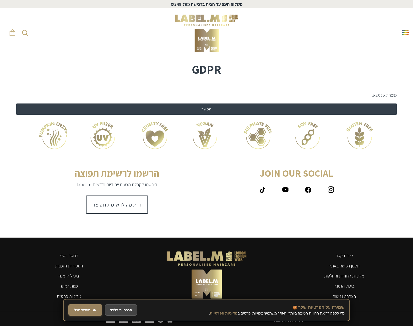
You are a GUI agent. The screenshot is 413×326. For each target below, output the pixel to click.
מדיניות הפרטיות (224, 313)
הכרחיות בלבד (121, 310)
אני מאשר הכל (85, 310)
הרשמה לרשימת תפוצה (116, 204)
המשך (206, 109)
